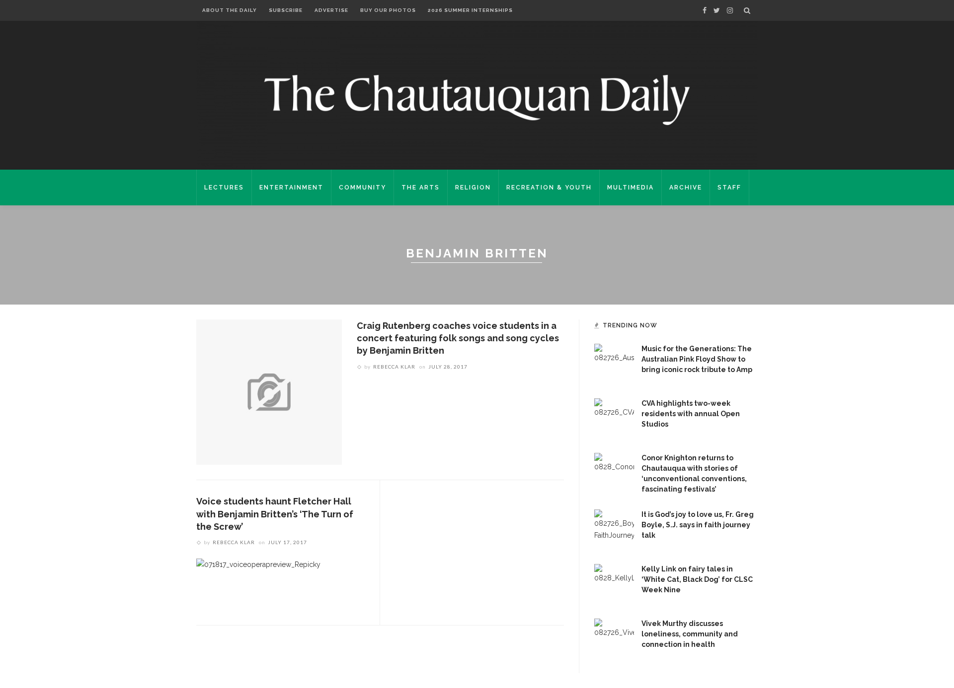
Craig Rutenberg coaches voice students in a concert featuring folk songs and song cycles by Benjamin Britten (458, 338)
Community (362, 187)
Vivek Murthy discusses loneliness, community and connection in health (689, 634)
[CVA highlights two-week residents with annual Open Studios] (614, 418)
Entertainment (291, 187)
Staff (729, 187)
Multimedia (630, 187)
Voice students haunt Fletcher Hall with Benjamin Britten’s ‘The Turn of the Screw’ (274, 513)
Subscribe (286, 10)
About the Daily (229, 10)
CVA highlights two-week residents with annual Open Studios (690, 413)
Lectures (224, 187)
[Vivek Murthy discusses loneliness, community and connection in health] (614, 638)
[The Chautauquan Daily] (477, 99)
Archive (685, 187)
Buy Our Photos (388, 10)
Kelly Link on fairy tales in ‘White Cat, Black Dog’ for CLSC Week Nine (697, 579)
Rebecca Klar (394, 367)
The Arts (420, 187)
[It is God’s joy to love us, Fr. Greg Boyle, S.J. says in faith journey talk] (614, 529)
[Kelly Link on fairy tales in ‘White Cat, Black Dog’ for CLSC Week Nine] (614, 583)
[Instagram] (729, 10)
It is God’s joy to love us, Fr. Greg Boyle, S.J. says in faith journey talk (697, 524)
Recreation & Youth (549, 187)
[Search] (747, 10)
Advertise (331, 10)
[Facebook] (704, 10)
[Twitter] (716, 10)
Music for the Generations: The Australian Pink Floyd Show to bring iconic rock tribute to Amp (696, 359)
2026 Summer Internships (470, 10)
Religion (473, 187)
